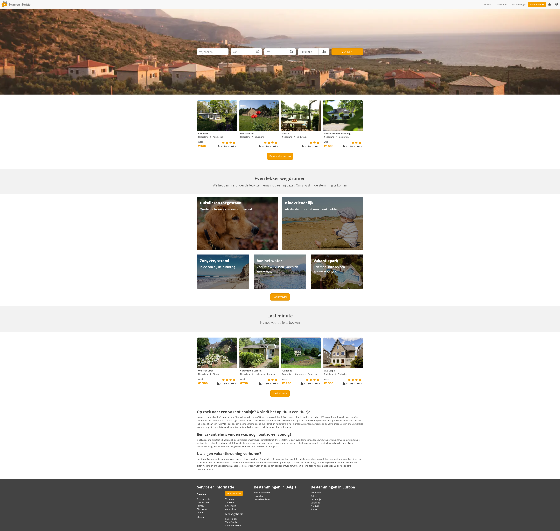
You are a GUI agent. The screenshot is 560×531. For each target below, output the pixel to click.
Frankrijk (315, 505)
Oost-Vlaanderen (262, 499)
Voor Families (231, 522)
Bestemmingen (518, 4)
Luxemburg (259, 495)
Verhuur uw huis (234, 493)
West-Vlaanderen (262, 492)
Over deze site (204, 498)
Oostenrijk (316, 499)
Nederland (316, 492)
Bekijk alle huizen (280, 156)
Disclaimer (202, 509)
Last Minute (501, 4)
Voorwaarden (203, 502)
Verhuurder (535, 4)
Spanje (314, 509)
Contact (200, 512)
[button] (549, 4)
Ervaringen (230, 505)
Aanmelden (231, 509)
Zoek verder (280, 297)
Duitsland (315, 502)
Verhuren (230, 498)
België (314, 495)
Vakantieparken (233, 525)
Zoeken (487, 4)
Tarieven (229, 502)
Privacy (200, 505)
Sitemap (201, 517)
